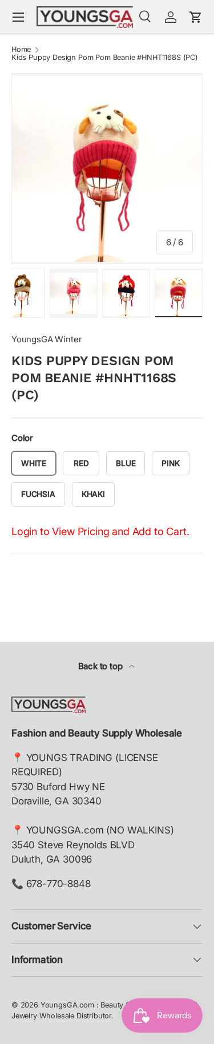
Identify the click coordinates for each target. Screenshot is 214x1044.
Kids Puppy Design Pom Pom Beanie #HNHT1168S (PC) (104, 58)
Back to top (101, 666)
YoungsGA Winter (46, 339)
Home (21, 50)
